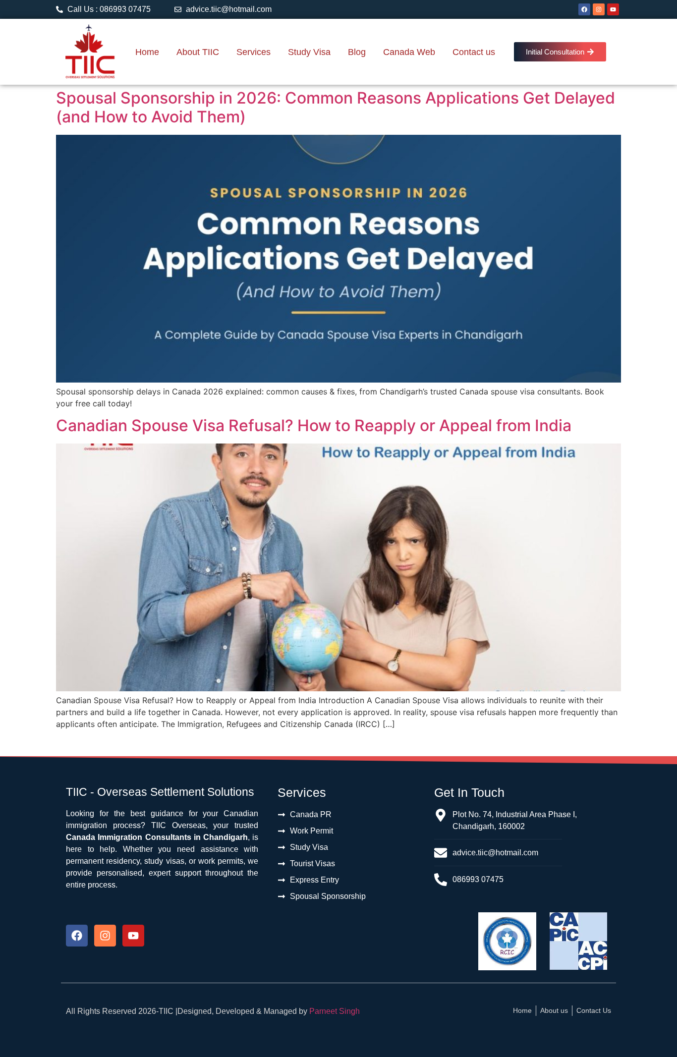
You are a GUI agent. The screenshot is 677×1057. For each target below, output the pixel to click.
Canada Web (409, 52)
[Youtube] (613, 9)
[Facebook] (584, 9)
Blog (357, 52)
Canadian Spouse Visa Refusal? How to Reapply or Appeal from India (313, 425)
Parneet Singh (334, 1011)
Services (253, 52)
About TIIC (197, 52)
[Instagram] (599, 9)
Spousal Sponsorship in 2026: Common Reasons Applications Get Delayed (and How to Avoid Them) (335, 107)
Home (147, 52)
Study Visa (309, 52)
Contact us (473, 52)
